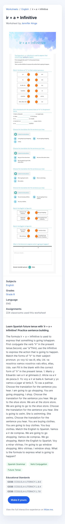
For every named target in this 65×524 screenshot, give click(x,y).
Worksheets (12, 9)
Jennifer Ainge (29, 23)
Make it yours (19, 499)
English (25, 9)
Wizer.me (48, 509)
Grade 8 (10, 294)
